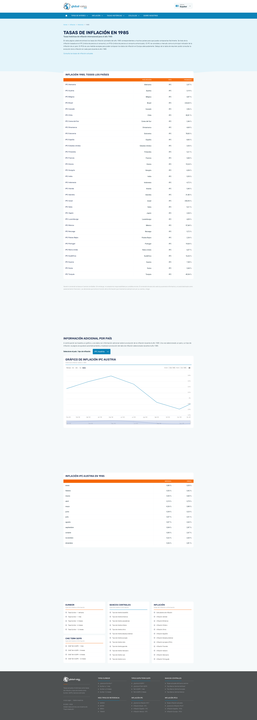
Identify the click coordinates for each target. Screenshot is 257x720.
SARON (102, 703)
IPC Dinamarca (71, 127)
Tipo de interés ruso (118, 655)
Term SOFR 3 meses (139, 692)
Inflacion (72, 24)
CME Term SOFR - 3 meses (76, 650)
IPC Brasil (69, 103)
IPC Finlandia (70, 152)
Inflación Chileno (161, 625)
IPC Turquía (69, 274)
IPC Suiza (69, 268)
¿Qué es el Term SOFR (140, 686)
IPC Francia (69, 158)
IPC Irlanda (69, 189)
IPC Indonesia (70, 182)
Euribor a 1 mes (105, 686)
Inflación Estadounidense (164, 638)
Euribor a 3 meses (106, 689)
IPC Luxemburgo (71, 219)
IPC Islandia (70, 195)
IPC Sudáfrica (70, 256)
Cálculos (132, 16)
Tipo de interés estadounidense (122, 634)
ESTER (102, 706)
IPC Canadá (69, 109)
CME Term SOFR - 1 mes (76, 646)
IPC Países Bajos (71, 237)
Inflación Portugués (162, 659)
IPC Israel (69, 201)
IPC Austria (69, 91)
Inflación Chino (161, 629)
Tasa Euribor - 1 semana (76, 612)
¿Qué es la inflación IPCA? (175, 706)
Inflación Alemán (161, 617)
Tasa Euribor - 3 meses (75, 621)
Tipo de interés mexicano (120, 651)
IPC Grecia (69, 164)
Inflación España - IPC (140, 708)
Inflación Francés (162, 646)
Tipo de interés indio (118, 642)
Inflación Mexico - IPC (140, 711)
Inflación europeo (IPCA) (164, 642)
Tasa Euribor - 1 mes (74, 617)
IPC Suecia (69, 262)
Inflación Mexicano (162, 655)
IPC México (69, 225)
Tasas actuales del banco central (177, 683)
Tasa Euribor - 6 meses (75, 625)
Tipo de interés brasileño (120, 612)
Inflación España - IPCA (174, 708)
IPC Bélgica (69, 97)
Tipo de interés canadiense (121, 621)
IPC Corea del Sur (72, 121)
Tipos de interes (78, 16)
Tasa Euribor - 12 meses (76, 629)
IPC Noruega (70, 231)
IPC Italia (68, 207)
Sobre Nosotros (150, 16)
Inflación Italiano (161, 651)
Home (65, 24)
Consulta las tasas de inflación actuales (78, 53)
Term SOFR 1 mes (139, 689)
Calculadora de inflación (164, 612)
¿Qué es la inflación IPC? (141, 703)
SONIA (102, 708)
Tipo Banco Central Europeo (176, 689)
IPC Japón (69, 213)
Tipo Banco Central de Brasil (176, 686)
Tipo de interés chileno (119, 625)
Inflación (96, 16)
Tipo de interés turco (119, 659)
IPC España (69, 140)
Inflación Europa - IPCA (174, 711)
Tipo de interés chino (119, 629)
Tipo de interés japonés (119, 646)
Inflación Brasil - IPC (140, 706)
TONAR (102, 711)
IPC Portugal (70, 244)
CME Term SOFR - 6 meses (76, 654)
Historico (81, 24)
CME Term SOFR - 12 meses (77, 659)
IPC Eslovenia (70, 133)
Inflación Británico (162, 621)
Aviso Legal (67, 700)
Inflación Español (162, 634)
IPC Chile (68, 115)
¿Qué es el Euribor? (106, 683)
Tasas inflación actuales (175, 703)
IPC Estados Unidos (73, 146)
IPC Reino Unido (71, 250)
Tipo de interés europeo (119, 638)
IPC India (68, 176)
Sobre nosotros (78, 700)
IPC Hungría (70, 170)
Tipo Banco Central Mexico (175, 692)
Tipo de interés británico (120, 617)
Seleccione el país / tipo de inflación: (77, 351)
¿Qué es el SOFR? (138, 683)
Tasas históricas (114, 16)
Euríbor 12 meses (105, 692)
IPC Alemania (70, 84)
